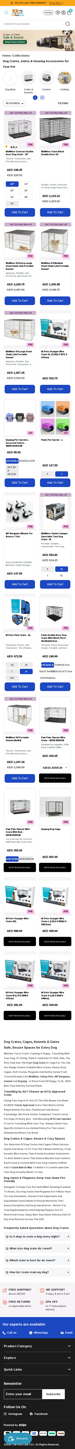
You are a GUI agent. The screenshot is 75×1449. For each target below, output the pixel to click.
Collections (20, 55)
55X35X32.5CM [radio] (26, 460)
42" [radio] (12, 197)
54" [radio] (12, 203)
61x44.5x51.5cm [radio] (47, 665)
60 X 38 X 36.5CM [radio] (12, 471)
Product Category (18, 1346)
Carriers (28, 89)
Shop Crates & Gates (15, 42)
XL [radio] (61, 575)
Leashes (64, 89)
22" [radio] (12, 184)
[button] (35, 97)
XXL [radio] (12, 678)
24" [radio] (26, 184)
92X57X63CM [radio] (26, 859)
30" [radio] (12, 190)
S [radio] (47, 474)
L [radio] (61, 474)
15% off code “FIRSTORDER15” (37, 3)
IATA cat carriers (60, 1119)
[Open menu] (6, 12)
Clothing (46, 89)
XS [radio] (12, 664)
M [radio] (62, 569)
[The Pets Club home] (17, 12)
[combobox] (37, 24)
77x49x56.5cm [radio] (61, 664)
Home (6, 55)
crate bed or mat (22, 1167)
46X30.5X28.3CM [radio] (12, 461)
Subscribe (53, 1394)
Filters (63, 103)
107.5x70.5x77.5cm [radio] (61, 671)
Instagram (15, 1413)
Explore (10, 1358)
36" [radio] (26, 190)
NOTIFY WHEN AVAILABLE (55, 778)
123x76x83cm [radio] (47, 678)
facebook (41, 1413)
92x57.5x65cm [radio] (47, 671)
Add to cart (20, 212)
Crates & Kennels (10, 91)
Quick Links (13, 1369)
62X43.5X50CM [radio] (12, 859)
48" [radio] (26, 197)
